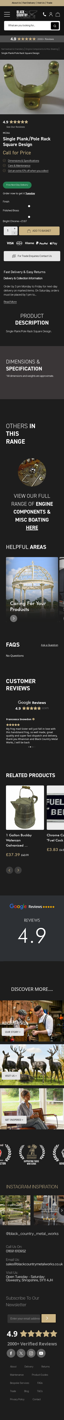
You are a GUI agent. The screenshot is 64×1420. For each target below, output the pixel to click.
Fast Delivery (29, 3)
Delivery (29, 1367)
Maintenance (17, 1375)
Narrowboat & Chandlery (12, 49)
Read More (10, 302)
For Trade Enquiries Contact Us (35, 256)
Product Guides (40, 1375)
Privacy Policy (17, 1399)
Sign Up (48, 1318)
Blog (26, 1391)
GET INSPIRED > (14, 1119)
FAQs (40, 1383)
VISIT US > (11, 1075)
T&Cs (40, 1391)
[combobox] (32, 25)
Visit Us (41, 3)
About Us (16, 3)
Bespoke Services (19, 1383)
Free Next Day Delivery (17, 185)
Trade (49, 3)
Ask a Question (49, 645)
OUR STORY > (12, 1031)
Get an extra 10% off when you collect (28, 171)
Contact (37, 1399)
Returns (45, 1367)
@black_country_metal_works (32, 1234)
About (13, 1367)
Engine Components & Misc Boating (42, 49)
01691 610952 (16, 1251)
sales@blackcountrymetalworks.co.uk (34, 1264)
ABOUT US (12, 1023)
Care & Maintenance (19, 165)
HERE (32, 527)
